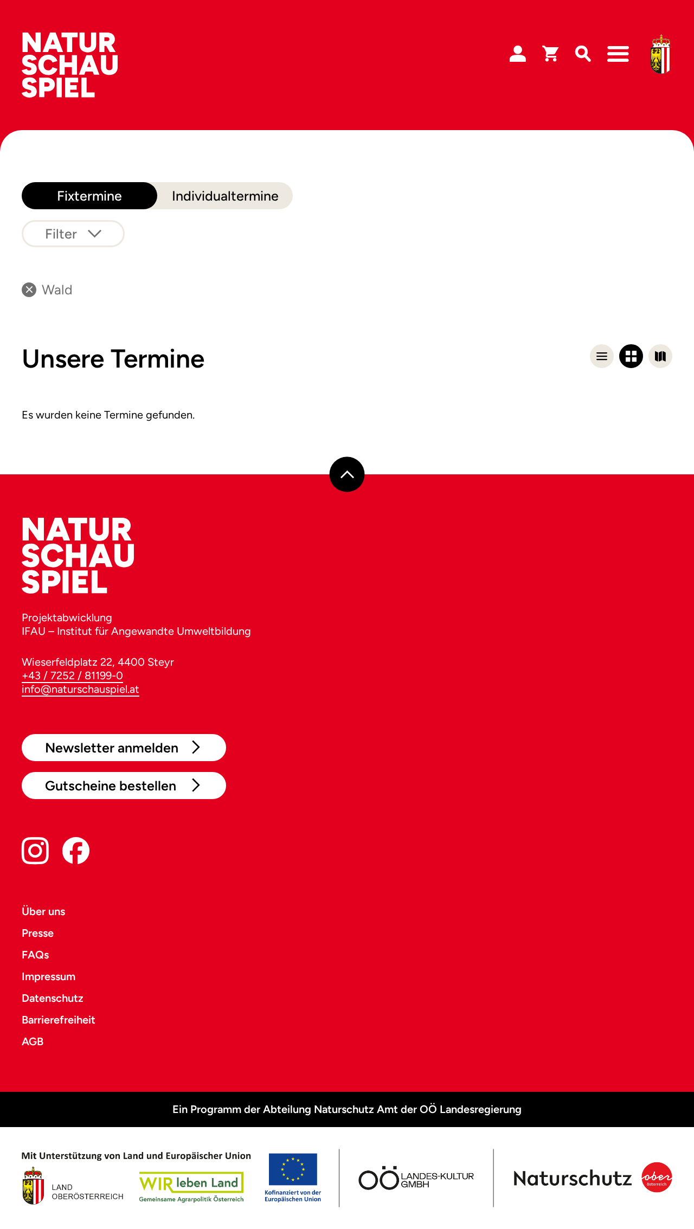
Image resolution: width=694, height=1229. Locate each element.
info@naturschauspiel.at (80, 689)
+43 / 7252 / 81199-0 (72, 675)
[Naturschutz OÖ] (591, 1178)
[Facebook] (75, 853)
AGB (32, 1041)
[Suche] (583, 54)
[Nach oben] (347, 474)
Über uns (43, 911)
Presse (38, 933)
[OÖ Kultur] (415, 1178)
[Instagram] (35, 853)
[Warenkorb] (550, 54)
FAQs (35, 954)
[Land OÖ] (171, 1178)
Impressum (48, 976)
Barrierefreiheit (58, 1019)
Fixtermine (89, 196)
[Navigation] (618, 54)
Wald (57, 289)
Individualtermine (225, 196)
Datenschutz (52, 998)
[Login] (518, 54)
